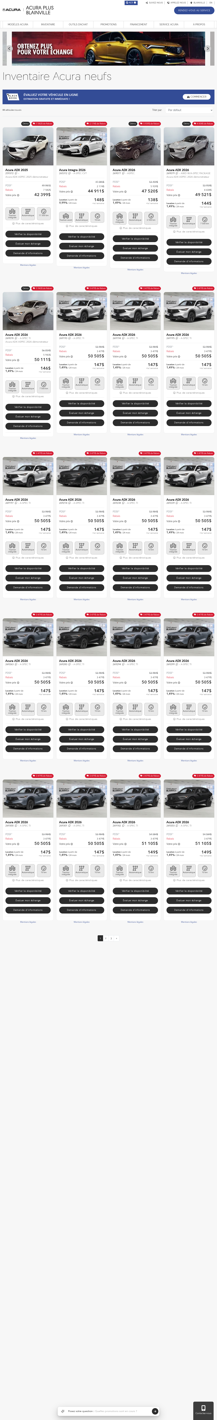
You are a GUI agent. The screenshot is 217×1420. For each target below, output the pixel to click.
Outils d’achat (78, 24)
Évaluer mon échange (28, 243)
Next (207, 48)
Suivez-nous (155, 3)
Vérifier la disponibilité (28, 234)
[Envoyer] (155, 1411)
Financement (138, 24)
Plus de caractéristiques (29, 223)
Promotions (109, 24)
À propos (199, 24)
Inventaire (48, 24)
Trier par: (157, 110)
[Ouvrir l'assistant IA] (62, 1411)
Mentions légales (28, 265)
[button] (5, 146)
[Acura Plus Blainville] (28, 9)
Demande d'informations (28, 253)
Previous (9, 48)
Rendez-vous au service (194, 10)
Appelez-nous (178, 3)
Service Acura (169, 24)
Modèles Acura (18, 24)
